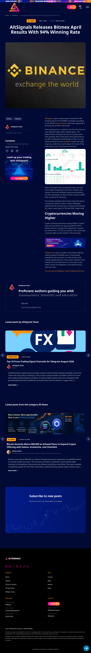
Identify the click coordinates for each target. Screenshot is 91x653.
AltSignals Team (24, 285)
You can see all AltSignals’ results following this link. (64, 271)
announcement (61, 123)
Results (50, 584)
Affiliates (8, 605)
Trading (18, 119)
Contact (8, 581)
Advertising (9, 616)
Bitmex (9, 119)
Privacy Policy (9, 588)
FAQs (49, 588)
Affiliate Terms (10, 592)
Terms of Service (10, 584)
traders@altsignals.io (12, 610)
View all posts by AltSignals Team (31, 307)
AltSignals (48, 118)
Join (71, 7)
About (7, 577)
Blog (49, 581)
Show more (24, 303)
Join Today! (19, 178)
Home (7, 15)
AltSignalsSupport (54, 610)
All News (15, 15)
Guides (50, 577)
